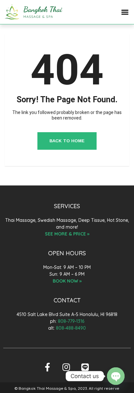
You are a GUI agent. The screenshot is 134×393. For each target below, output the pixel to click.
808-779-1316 (71, 321)
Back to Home (67, 140)
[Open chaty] (116, 376)
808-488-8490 (71, 328)
